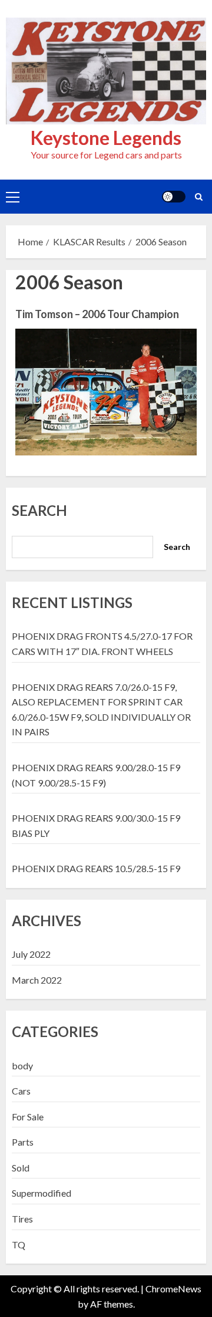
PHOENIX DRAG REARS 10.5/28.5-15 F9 (96, 868)
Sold (20, 1167)
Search (39, 510)
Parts (23, 1141)
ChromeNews (173, 1288)
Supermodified (41, 1192)
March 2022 (37, 979)
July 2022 (31, 954)
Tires (22, 1218)
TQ (18, 1244)
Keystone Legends (106, 137)
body (22, 1065)
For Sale (28, 1116)
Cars (21, 1090)
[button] (12, 196)
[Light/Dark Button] (174, 196)
